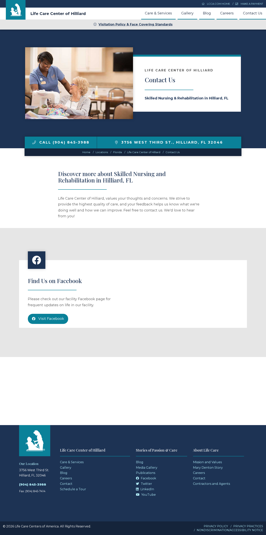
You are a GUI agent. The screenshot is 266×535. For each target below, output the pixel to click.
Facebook (148, 478)
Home (86, 152)
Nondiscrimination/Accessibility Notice (230, 530)
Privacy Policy (216, 526)
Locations (102, 152)
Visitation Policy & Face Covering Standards (136, 24)
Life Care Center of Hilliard (58, 13)
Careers (227, 13)
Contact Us (252, 13)
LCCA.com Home (218, 3)
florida (117, 152)
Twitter (146, 484)
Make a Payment (251, 3)
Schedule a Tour (73, 489)
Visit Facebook (50, 319)
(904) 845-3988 (32, 484)
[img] (34, 142)
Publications (145, 473)
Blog (207, 13)
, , (172, 142)
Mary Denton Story (208, 467)
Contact (66, 484)
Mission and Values (207, 462)
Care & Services (158, 13)
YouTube (148, 494)
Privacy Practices (248, 526)
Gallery (187, 13)
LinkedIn (147, 489)
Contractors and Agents (211, 484)
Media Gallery (146, 467)
